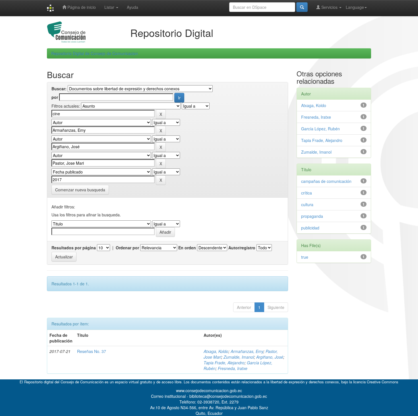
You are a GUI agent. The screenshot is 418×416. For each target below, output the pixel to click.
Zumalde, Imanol (239, 357)
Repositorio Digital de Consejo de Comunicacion (94, 53)
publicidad (310, 228)
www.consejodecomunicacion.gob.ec (209, 390)
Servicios (329, 7)
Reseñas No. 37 (91, 351)
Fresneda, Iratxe (232, 368)
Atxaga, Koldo (216, 351)
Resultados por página (73, 247)
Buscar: (59, 88)
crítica (306, 193)
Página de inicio (81, 7)
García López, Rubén (320, 128)
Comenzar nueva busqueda (80, 190)
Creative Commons (382, 381)
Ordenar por (127, 247)
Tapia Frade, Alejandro (224, 362)
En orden (187, 247)
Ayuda (132, 7)
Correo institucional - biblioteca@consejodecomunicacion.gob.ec (209, 396)
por (54, 97)
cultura (307, 204)
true (304, 257)
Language (355, 7)
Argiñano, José (269, 357)
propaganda (312, 216)
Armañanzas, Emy (247, 351)
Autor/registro (241, 247)
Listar (109, 7)
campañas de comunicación (326, 181)
